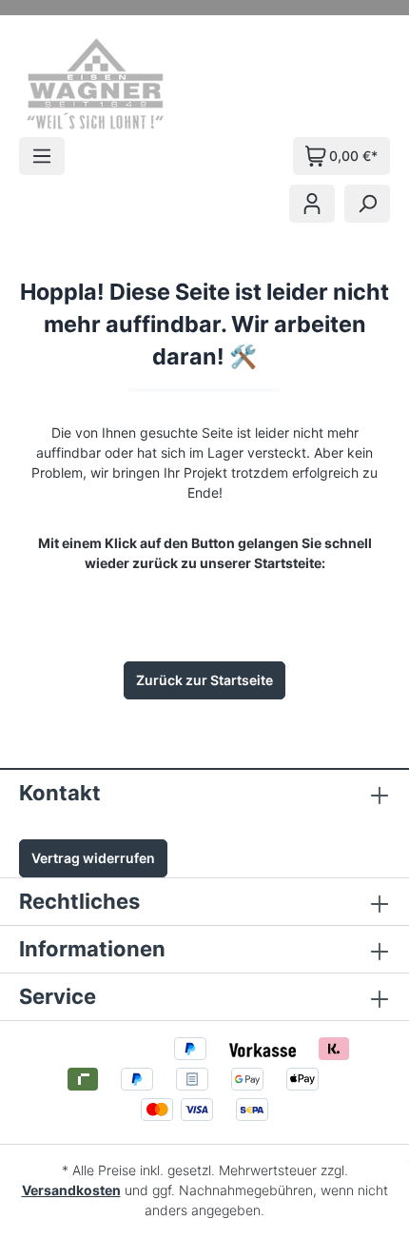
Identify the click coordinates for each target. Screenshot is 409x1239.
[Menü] (42, 156)
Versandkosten (71, 1190)
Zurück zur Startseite (204, 680)
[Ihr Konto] (312, 204)
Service (57, 996)
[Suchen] (367, 204)
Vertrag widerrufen (93, 858)
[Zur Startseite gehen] (121, 83)
